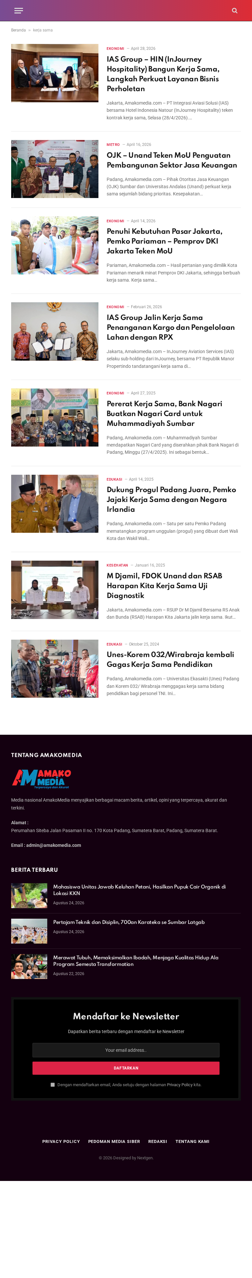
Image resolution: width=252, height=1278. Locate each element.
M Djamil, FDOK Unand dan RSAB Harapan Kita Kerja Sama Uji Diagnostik (164, 586)
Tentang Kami (193, 1141)
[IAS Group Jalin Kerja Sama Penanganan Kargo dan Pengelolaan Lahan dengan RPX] (54, 331)
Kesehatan (117, 565)
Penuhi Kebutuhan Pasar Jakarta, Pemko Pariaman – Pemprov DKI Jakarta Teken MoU (164, 241)
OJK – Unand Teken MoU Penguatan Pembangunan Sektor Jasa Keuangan (172, 160)
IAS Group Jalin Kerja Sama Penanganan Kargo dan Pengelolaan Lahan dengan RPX (171, 327)
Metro (113, 145)
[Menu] (18, 10)
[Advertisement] (126, 1229)
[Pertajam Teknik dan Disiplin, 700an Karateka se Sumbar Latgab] (29, 931)
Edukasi (114, 479)
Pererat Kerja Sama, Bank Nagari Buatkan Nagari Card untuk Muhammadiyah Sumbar (164, 414)
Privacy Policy (180, 1084)
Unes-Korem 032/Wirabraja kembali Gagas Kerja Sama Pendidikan (170, 660)
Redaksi (157, 1141)
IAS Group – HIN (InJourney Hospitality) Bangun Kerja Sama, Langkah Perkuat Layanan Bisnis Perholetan (163, 74)
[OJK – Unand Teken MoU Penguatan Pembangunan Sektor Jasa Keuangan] (54, 169)
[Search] (234, 10)
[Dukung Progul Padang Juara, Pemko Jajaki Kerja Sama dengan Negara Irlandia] (54, 504)
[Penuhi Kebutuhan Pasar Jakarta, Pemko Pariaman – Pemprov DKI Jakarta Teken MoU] (54, 245)
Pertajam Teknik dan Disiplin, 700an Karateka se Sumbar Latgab (128, 922)
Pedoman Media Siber (114, 1141)
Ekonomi (115, 49)
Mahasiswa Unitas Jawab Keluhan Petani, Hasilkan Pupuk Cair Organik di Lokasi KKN (139, 890)
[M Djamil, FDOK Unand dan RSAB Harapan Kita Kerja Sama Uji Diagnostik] (54, 590)
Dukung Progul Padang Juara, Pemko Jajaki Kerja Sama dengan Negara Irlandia (171, 500)
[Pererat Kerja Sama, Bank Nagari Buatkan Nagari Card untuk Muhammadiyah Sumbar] (54, 418)
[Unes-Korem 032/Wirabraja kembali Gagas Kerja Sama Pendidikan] (54, 669)
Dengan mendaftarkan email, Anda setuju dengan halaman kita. (128, 1084)
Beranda (18, 30)
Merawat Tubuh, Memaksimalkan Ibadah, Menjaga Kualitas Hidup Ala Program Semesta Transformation (136, 961)
